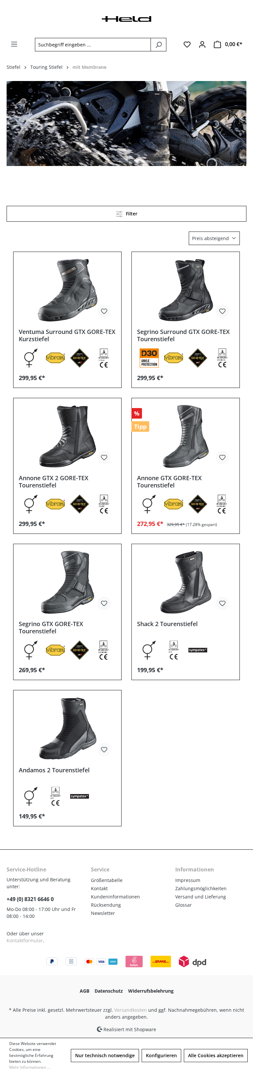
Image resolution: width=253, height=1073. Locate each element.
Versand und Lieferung (200, 897)
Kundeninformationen (115, 897)
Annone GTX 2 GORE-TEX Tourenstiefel (53, 481)
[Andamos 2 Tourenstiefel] (67, 728)
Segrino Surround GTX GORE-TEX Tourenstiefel (183, 335)
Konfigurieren (161, 1055)
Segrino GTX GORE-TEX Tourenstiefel (51, 627)
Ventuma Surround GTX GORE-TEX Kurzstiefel (67, 335)
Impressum (187, 880)
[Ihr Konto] (202, 44)
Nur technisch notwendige (105, 1055)
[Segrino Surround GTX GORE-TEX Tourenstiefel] (185, 290)
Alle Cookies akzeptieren (215, 1055)
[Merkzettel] (187, 44)
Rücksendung (106, 905)
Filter (131, 213)
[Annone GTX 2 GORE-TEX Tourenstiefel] (67, 436)
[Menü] (14, 44)
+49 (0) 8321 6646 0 (30, 899)
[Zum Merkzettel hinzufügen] (104, 311)
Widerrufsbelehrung (151, 991)
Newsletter (103, 913)
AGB (84, 991)
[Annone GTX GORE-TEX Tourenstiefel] (185, 436)
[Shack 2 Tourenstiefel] (185, 582)
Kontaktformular (25, 940)
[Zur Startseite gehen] (126, 18)
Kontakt (99, 888)
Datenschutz (109, 991)
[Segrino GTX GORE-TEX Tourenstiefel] (67, 582)
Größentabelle (107, 880)
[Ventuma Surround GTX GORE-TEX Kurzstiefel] (67, 290)
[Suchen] (158, 44)
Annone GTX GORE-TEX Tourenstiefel (169, 481)
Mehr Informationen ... (29, 1067)
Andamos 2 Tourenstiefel (54, 770)
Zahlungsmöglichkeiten (201, 888)
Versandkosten (130, 1010)
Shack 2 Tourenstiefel (167, 624)
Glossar (183, 905)
